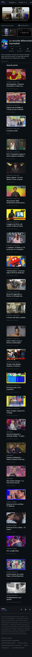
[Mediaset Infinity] (3, 2)
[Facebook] (21, 609)
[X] (30, 609)
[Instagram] (25, 609)
